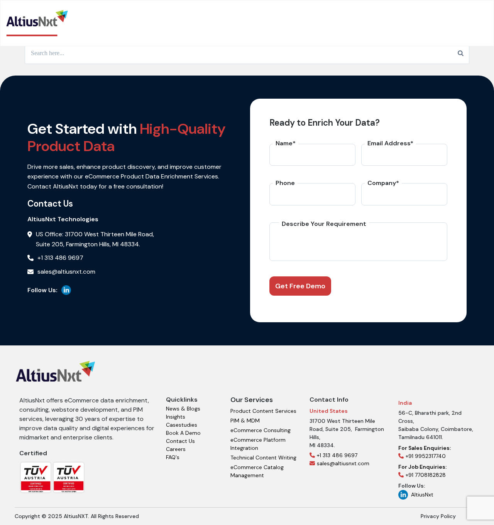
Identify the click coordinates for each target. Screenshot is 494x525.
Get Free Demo (300, 286)
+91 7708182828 (422, 470)
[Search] (460, 53)
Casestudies (181, 424)
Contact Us (180, 441)
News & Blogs (183, 408)
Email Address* (390, 143)
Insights (175, 416)
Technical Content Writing (263, 457)
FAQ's (172, 457)
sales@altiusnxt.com (343, 463)
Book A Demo (183, 432)
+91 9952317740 (424, 451)
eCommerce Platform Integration (258, 443)
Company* (383, 183)
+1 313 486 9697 (337, 455)
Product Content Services (263, 410)
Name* (286, 143)
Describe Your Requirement (324, 224)
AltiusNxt (422, 494)
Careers (176, 449)
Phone (285, 183)
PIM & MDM (245, 420)
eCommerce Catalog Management (257, 471)
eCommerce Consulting (260, 430)
